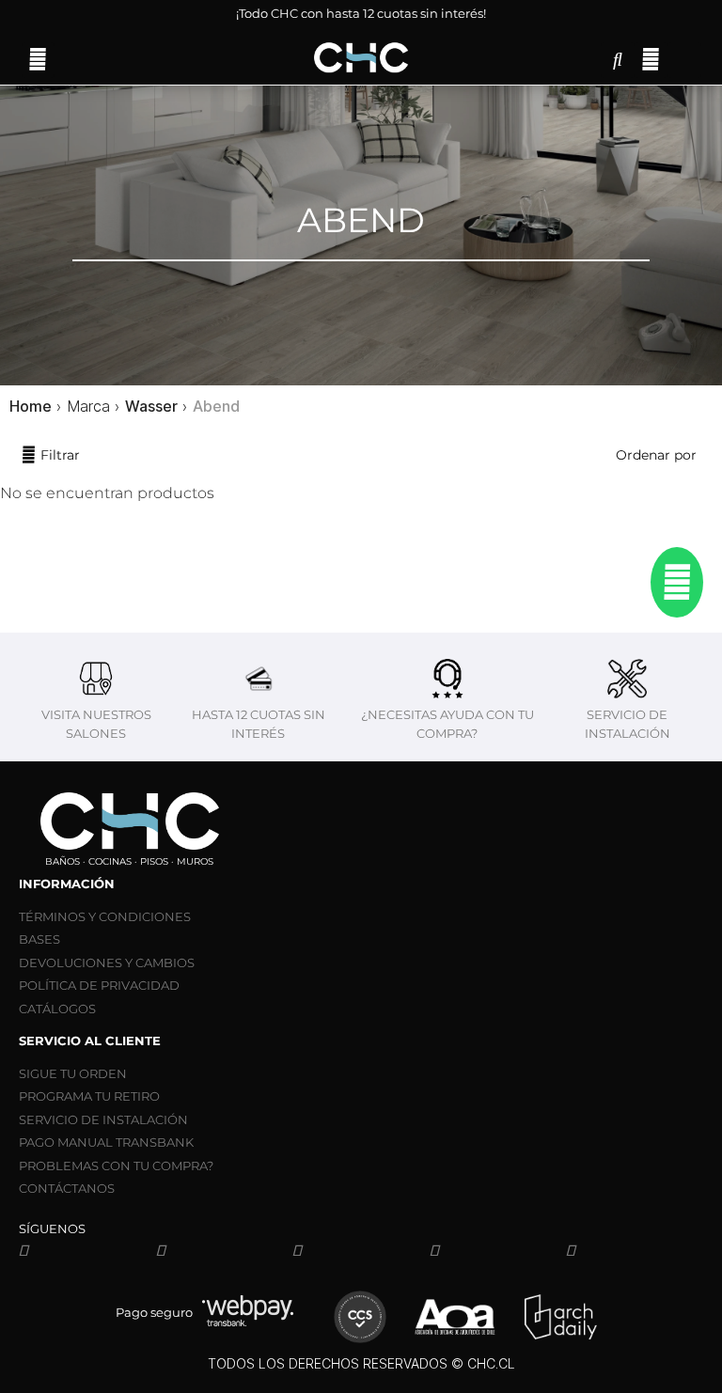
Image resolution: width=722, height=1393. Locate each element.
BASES (39, 939)
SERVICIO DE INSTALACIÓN (103, 1119)
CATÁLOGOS (57, 1008)
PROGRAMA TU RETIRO (89, 1095)
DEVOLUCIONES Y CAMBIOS (107, 962)
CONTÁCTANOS (67, 1188)
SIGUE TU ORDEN (73, 1073)
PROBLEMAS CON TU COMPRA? (116, 1165)
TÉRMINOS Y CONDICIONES (105, 916)
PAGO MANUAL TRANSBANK (106, 1142)
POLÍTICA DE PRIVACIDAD (99, 985)
